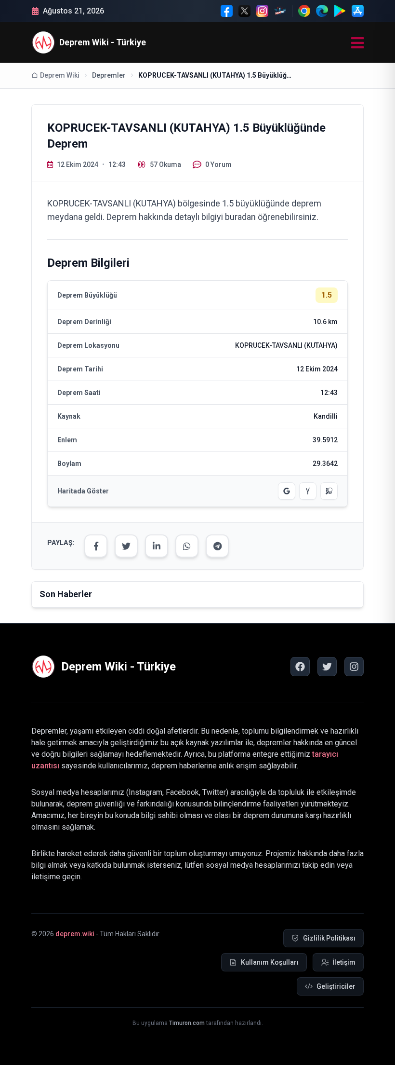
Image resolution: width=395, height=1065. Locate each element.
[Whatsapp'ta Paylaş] (186, 546)
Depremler (109, 75)
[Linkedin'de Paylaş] (156, 546)
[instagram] (354, 666)
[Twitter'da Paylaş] (126, 546)
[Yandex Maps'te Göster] (307, 491)
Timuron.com (187, 1023)
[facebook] (300, 666)
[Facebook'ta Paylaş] (95, 546)
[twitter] (327, 666)
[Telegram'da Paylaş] (217, 546)
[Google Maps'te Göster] (286, 491)
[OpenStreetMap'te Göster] (329, 491)
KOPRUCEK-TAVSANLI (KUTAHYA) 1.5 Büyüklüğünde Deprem (215, 75)
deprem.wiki (74, 934)
